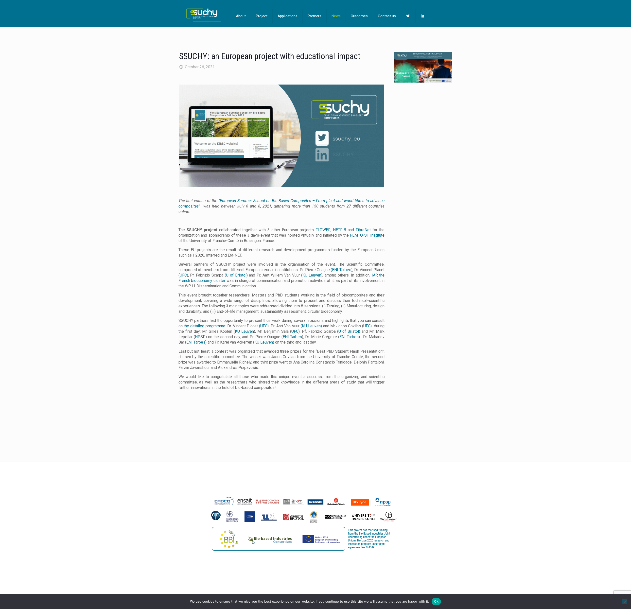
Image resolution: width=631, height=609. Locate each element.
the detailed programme (204, 326)
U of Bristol (236, 275)
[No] (624, 601)
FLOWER (323, 229)
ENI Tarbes (341, 269)
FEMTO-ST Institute (367, 235)
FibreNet (363, 229)
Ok (436, 601)
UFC (183, 275)
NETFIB (339, 229)
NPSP (200, 336)
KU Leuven (311, 275)
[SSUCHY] (204, 13)
